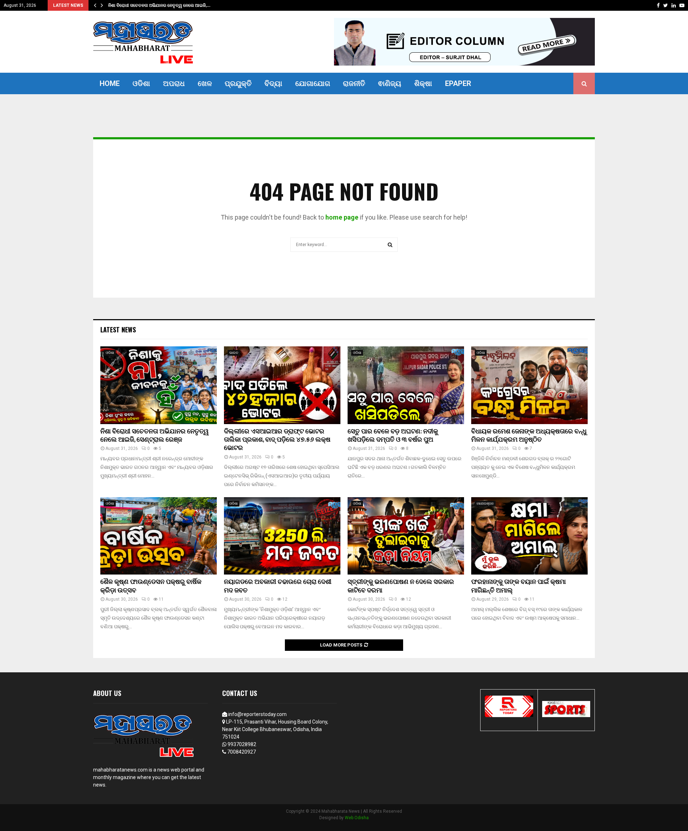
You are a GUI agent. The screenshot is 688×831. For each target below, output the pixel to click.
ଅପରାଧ (174, 83)
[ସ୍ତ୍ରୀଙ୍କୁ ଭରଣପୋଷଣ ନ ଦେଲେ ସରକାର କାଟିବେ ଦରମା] (406, 536)
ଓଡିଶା (141, 83)
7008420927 (241, 752)
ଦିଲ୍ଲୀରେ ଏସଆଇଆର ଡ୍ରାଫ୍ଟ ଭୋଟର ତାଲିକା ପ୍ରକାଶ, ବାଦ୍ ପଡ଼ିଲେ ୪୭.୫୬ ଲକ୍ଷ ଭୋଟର (277, 440)
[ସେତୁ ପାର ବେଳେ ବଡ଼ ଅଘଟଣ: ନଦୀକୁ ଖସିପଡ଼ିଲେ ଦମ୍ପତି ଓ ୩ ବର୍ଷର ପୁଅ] (406, 385)
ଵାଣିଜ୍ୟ (389, 83)
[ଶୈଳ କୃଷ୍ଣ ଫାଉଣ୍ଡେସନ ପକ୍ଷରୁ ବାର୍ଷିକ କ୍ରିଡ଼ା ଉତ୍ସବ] (158, 536)
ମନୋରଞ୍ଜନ (485, 503)
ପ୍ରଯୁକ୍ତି (238, 83)
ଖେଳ (205, 83)
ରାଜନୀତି (354, 83)
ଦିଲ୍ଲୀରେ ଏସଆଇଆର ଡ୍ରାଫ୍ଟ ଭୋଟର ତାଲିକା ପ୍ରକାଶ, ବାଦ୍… (161, 5)
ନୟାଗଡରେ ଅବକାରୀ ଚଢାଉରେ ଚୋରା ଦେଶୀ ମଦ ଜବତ (277, 586)
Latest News (118, 329)
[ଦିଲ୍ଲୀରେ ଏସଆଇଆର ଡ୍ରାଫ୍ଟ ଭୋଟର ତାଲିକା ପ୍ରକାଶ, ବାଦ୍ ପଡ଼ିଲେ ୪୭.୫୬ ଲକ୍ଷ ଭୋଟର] (282, 385)
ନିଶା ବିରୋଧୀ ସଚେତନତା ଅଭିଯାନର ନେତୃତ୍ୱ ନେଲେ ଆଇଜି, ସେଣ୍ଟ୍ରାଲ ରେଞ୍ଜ (154, 435)
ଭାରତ (233, 353)
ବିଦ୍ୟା (273, 83)
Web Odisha (357, 817)
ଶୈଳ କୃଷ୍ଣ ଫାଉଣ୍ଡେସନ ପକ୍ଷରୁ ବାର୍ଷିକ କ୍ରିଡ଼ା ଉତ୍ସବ (150, 586)
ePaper (458, 83)
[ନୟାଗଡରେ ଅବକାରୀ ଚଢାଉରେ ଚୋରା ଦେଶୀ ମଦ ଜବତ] (282, 536)
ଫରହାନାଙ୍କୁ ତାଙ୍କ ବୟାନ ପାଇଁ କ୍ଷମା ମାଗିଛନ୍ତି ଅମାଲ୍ (518, 586)
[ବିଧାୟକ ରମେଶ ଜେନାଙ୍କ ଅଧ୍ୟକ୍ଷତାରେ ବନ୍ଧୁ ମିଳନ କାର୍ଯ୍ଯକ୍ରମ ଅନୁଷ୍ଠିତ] (529, 385)
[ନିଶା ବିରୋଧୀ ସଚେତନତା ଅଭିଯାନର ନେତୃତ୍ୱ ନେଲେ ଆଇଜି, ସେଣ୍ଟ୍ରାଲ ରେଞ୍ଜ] (158, 385)
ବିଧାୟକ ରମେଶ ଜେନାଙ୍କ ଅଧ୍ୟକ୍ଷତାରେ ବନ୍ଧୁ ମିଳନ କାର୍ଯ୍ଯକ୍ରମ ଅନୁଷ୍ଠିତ (529, 435)
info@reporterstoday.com (257, 714)
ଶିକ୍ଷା (423, 83)
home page (341, 217)
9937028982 (242, 744)
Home (110, 83)
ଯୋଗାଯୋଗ (312, 83)
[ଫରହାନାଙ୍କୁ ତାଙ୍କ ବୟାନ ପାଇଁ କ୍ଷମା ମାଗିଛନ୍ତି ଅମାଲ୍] (529, 536)
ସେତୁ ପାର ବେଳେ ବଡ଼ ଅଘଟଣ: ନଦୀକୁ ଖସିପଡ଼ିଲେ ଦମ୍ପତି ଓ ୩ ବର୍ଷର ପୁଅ (393, 435)
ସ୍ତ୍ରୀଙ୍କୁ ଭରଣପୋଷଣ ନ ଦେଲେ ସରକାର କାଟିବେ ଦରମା (401, 586)
